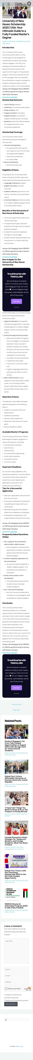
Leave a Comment (8, 41)
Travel (6, 755)
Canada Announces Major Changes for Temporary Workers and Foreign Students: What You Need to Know (16, 841)
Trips (25, 814)
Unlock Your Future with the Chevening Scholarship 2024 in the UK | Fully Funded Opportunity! (15, 874)
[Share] (20, 1054)
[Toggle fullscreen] (12, 1054)
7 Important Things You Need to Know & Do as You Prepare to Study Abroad (16, 810)
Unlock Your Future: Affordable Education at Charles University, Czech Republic (16, 779)
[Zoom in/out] (4, 1054)
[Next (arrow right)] (12, 1058)
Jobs (17, 847)
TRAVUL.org (19, 1046)
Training (7, 849)
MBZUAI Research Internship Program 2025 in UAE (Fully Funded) (16, 906)
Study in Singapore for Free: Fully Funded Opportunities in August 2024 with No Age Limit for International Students (15, 746)
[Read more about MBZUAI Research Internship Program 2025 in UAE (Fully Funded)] (16, 894)
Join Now (16, 301)
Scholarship (21, 41)
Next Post (16, 710)
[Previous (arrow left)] (4, 1058)
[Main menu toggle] (29, 3)
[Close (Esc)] (28, 1054)
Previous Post (16, 704)
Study (28, 41)
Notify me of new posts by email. (17, 1000)
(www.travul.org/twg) (9, 97)
